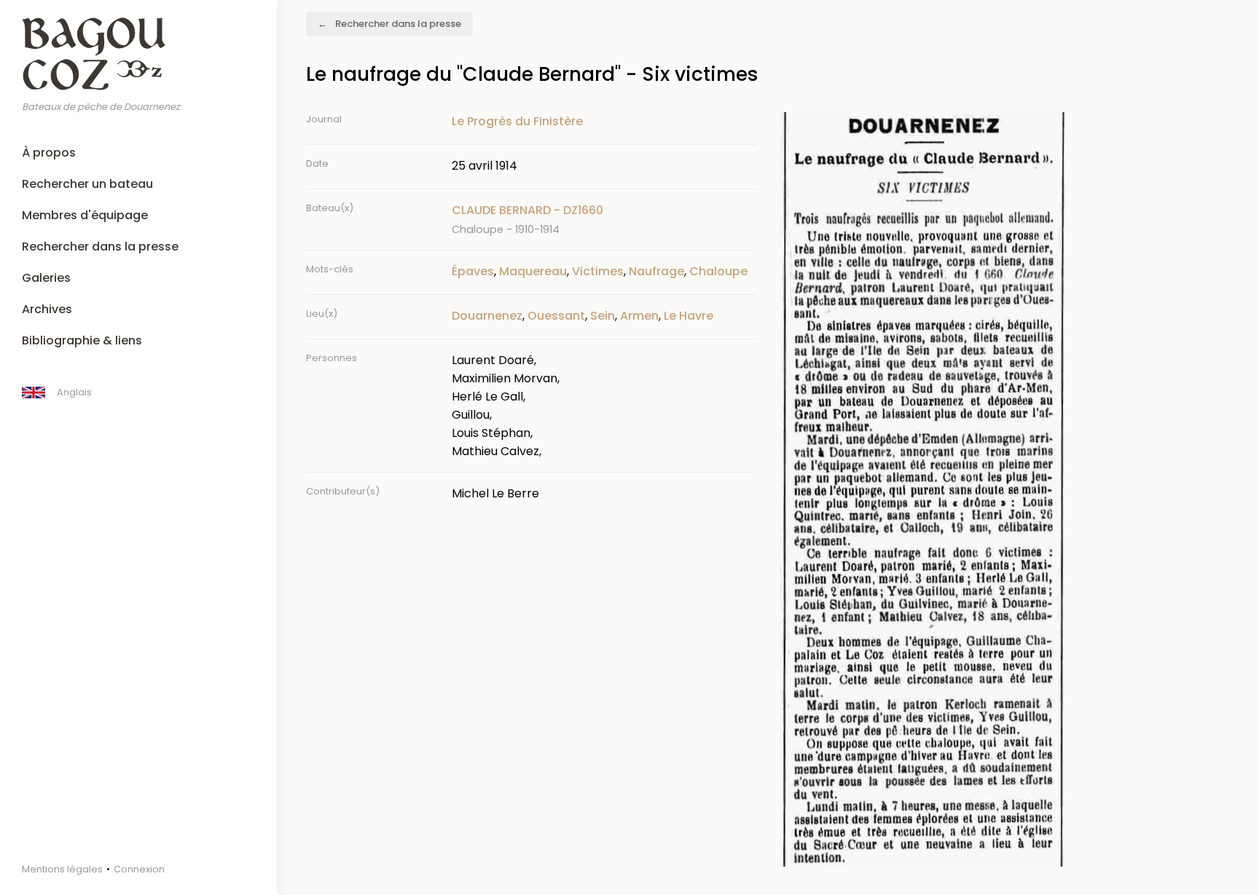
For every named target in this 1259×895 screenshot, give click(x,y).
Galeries (46, 277)
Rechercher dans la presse (100, 246)
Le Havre (688, 315)
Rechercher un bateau (87, 184)
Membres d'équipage (85, 215)
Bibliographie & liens (82, 340)
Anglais (74, 392)
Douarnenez (487, 315)
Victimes (598, 271)
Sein (602, 315)
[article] (604, 219)
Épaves (473, 271)
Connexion (139, 869)
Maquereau (533, 271)
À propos (49, 152)
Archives (47, 309)
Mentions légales (62, 869)
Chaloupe (718, 271)
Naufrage (656, 271)
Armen (639, 315)
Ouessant (556, 315)
